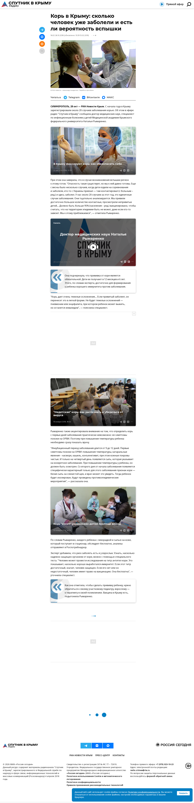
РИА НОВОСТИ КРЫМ (80, 755)
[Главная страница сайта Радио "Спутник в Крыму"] (26, 4)
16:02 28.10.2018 (57, 35)
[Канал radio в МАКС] (108, 745)
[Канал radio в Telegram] (86, 745)
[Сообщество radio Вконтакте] (97, 745)
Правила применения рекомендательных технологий (95, 785)
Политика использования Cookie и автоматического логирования (94, 778)
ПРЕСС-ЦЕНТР (102, 755)
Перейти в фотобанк (86, 90)
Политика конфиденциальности (84, 782)
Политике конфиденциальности (144, 792)
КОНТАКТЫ (119, 755)
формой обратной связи (159, 776)
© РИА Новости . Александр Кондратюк (64, 90)
